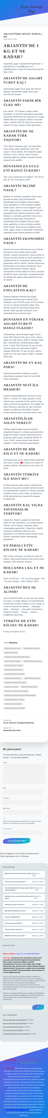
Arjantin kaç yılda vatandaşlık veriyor (17, 657)
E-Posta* (6, 798)
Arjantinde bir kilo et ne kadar (14, 674)
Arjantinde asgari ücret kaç (13, 670)
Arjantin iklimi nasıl (11, 652)
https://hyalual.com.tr (29, 853)
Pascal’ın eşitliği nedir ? (13, 917)
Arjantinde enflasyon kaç (13, 678)
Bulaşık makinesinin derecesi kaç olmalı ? (18, 874)
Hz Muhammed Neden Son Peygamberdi (16, 1034)
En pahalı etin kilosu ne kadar (14, 699)
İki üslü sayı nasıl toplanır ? (14, 923)
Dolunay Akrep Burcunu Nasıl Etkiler (14, 1020)
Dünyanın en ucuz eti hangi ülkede (16, 691)
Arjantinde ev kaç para (32, 678)
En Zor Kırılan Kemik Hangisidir (13, 1027)
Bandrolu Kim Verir (12, 730)
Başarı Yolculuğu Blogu (32, 9)
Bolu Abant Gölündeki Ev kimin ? (15, 911)
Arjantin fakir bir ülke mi (31, 648)
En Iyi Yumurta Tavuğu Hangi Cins (18, 723)
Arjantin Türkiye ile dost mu (32, 661)
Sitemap (25, 856)
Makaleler (13, 642)
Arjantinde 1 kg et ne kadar (13, 665)
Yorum (5, 762)
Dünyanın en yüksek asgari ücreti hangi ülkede (20, 695)
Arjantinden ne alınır (11, 687)
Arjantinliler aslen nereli (29, 687)
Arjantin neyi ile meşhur (12, 661)
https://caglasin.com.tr (10, 853)
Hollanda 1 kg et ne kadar (13, 704)
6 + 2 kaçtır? (7, 829)
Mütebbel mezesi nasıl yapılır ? (15, 936)
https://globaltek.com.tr (10, 856)
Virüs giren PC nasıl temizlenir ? (15, 882)
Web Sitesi (6, 808)
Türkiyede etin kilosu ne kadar (14, 708)
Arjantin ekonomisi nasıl (12, 648)
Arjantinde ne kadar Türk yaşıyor (15, 682)
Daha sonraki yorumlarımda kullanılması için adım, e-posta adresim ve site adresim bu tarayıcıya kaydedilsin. (22, 822)
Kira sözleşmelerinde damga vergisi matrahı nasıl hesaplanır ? (20, 889)
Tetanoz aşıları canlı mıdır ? (14, 929)
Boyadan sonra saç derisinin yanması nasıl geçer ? (19, 897)
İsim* (4, 788)
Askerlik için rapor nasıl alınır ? (15, 904)
